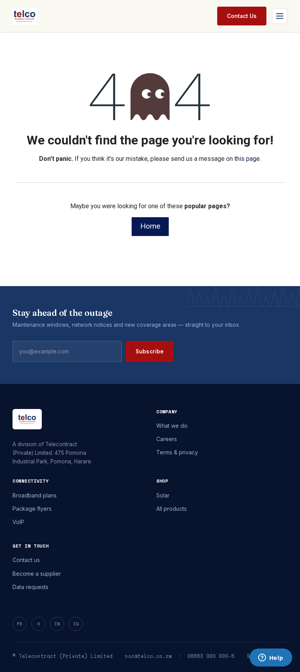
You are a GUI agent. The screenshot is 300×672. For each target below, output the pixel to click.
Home (150, 226)
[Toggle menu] (280, 16)
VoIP (18, 522)
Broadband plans (34, 495)
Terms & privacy (177, 452)
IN (57, 623)
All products (171, 508)
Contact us (26, 560)
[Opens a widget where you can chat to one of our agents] (270, 658)
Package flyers (32, 508)
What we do (172, 425)
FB (19, 623)
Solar (163, 495)
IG (76, 623)
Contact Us (242, 16)
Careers (166, 439)
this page (247, 158)
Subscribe (150, 351)
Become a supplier (36, 573)
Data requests (30, 587)
